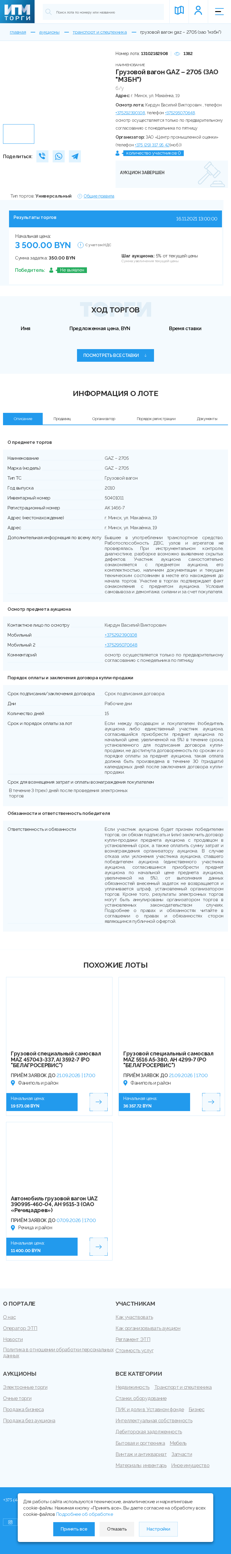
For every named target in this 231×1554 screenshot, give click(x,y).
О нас (9, 1317)
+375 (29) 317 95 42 (152, 145)
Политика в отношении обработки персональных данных (58, 1353)
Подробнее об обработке (84, 1514)
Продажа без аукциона (29, 1420)
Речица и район (35, 1227)
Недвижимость (132, 1387)
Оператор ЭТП (20, 1328)
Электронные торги (25, 1387)
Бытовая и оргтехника (140, 1443)
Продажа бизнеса (23, 1409)
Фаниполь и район (38, 1083)
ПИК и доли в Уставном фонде (150, 1409)
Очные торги (17, 1398)
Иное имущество (190, 1465)
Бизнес (197, 1409)
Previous (10, 85)
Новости (13, 1339)
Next (98, 85)
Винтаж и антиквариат (141, 1454)
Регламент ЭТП (133, 1339)
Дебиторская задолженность (149, 1432)
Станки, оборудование (141, 1398)
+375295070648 (180, 112)
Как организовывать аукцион (148, 1328)
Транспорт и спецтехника (183, 1387)
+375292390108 (130, 112)
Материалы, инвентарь (141, 1465)
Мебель (178, 1443)
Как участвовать (134, 1317)
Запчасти (181, 1454)
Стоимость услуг (134, 1350)
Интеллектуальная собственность (154, 1420)
